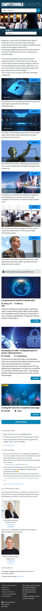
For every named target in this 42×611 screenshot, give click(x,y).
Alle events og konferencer (31, 585)
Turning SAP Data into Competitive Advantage (20, 407)
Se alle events (21, 422)
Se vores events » (9, 445)
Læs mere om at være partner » (13, 484)
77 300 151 (10, 563)
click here (20, 576)
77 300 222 (10, 592)
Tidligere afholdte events (30, 596)
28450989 (10, 527)
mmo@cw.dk (10, 561)
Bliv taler (4, 606)
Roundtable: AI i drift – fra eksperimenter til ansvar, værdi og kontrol (19, 351)
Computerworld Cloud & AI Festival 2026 (18, 300)
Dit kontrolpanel (9, 602)
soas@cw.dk (10, 525)
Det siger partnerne (29, 590)
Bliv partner (5, 604)
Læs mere (36, 321)
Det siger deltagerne (29, 587)
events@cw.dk (11, 594)
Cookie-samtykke (28, 598)
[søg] (38, 10)
